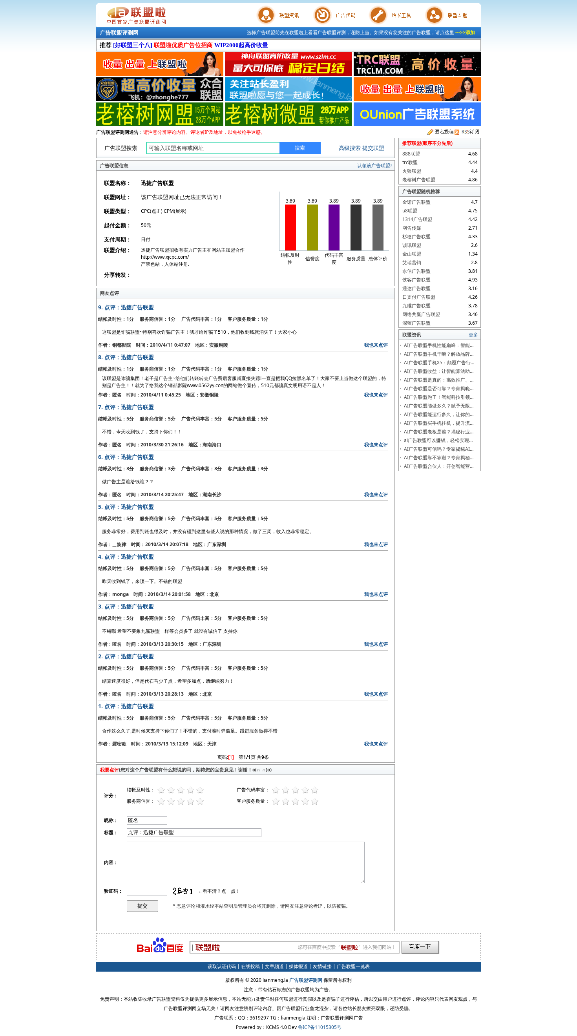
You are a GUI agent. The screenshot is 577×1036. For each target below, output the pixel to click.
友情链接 (322, 966)
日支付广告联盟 (418, 297)
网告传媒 (411, 228)
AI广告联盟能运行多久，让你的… (438, 414)
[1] (231, 757)
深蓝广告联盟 (416, 323)
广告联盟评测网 (119, 32)
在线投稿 (250, 966)
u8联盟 (409, 210)
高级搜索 (350, 148)
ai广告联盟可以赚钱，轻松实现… (438, 440)
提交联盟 (373, 148)
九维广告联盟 (416, 305)
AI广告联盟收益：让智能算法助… (438, 371)
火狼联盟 (411, 171)
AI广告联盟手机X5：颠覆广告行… (439, 362)
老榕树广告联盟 (418, 179)
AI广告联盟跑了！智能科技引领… (438, 397)
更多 (473, 334)
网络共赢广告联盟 (421, 314)
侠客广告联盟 (416, 279)
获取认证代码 (222, 966)
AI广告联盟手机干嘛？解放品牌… (438, 354)
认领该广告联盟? (374, 165)
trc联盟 (410, 162)
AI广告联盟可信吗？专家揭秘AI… (438, 449)
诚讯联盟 (411, 245)
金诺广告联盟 (416, 202)
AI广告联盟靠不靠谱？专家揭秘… (438, 457)
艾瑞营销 (411, 262)
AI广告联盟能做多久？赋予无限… (438, 405)
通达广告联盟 (416, 288)
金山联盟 (411, 253)
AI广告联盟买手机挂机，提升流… (438, 423)
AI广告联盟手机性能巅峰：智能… (438, 345)
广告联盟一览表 (353, 966)
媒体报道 (298, 966)
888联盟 (411, 153)
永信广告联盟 (416, 271)
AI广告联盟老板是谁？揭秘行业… (438, 431)
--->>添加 (465, 32)
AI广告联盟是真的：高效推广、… (438, 379)
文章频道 (274, 966)
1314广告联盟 (417, 219)
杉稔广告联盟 (416, 236)
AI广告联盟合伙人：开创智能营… (438, 466)
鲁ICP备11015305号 (319, 1027)
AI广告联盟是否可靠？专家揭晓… (438, 388)
